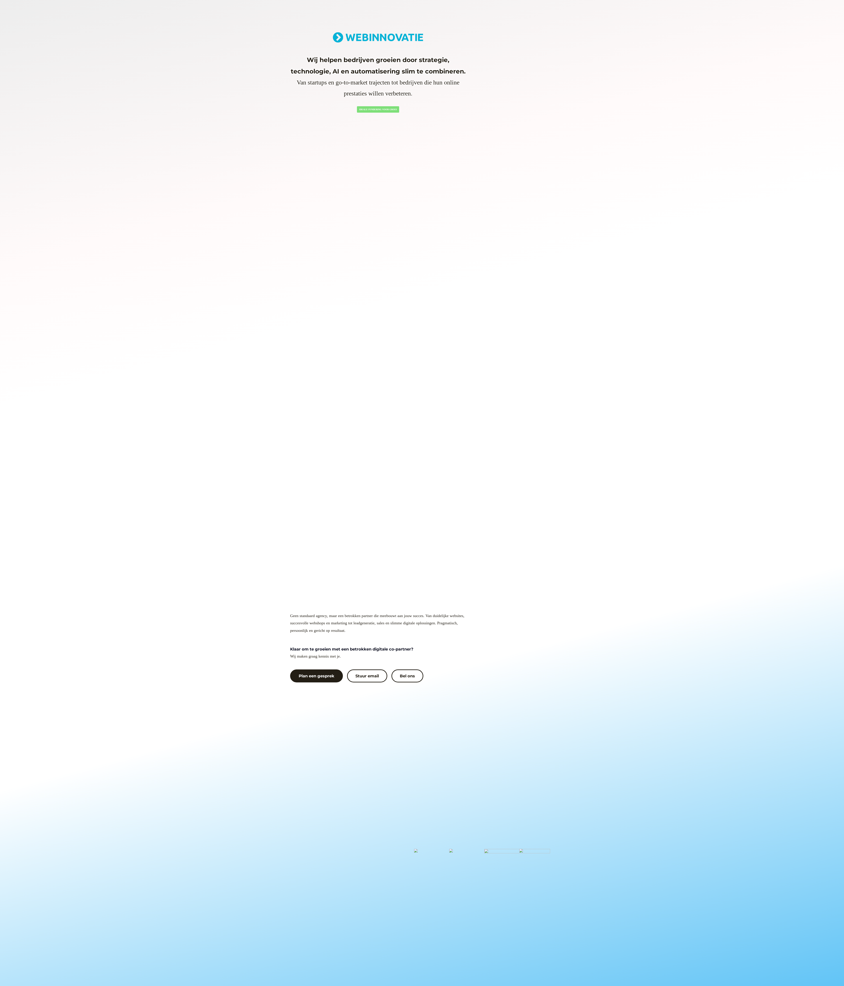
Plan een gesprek (316, 675)
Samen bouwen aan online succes (378, 109)
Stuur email (367, 675)
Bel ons (407, 675)
